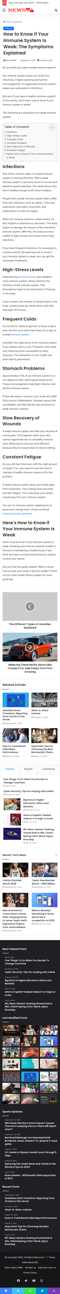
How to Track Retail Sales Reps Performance (14, 749)
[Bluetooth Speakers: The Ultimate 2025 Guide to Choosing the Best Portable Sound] (11, 1064)
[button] (50, 127)
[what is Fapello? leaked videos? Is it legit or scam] (12, 820)
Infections (11, 132)
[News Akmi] (21, 10)
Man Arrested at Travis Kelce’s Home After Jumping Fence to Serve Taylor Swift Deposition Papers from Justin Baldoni (15, 919)
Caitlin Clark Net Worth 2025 (12, 882)
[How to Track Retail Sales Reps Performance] (16, 735)
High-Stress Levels (17, 135)
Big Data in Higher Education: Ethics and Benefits (36, 803)
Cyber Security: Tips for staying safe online (28, 791)
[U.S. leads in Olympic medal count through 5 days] (49, 1088)
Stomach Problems (17, 143)
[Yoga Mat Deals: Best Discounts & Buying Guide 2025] (49, 1052)
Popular (9, 768)
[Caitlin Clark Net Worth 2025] (15, 870)
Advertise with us (47, 1267)
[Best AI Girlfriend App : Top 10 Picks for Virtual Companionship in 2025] (11, 1030)
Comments (49, 768)
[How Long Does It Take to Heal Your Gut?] (49, 1064)
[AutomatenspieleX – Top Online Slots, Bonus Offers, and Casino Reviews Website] (49, 1099)
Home (8, 21)
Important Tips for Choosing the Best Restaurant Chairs (42, 749)
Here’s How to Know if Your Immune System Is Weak (29, 155)
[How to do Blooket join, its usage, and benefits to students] (30, 1064)
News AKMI (11, 60)
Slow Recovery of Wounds (21, 146)
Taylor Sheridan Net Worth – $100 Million (28, 2)
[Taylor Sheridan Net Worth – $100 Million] (44, 870)
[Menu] (4, 11)
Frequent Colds (15, 139)
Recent (28, 768)
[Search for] (56, 11)
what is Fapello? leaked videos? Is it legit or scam (38, 817)
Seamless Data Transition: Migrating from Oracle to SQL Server (15, 715)
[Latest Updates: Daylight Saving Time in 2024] (11, 1099)
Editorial (18, 21)
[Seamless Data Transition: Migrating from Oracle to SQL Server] (16, 700)
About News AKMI (13, 1267)
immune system (20, 334)
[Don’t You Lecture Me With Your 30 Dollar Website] (11, 1077)
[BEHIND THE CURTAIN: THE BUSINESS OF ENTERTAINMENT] (30, 1088)
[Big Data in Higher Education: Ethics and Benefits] (12, 804)
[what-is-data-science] (44, 700)
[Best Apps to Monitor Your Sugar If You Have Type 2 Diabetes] (30, 1099)
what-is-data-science (40, 712)
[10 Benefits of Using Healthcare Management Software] (49, 1077)
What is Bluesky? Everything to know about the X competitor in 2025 (43, 915)
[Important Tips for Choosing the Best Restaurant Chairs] (44, 735)
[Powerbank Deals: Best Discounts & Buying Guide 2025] (30, 1052)
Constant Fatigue (16, 150)
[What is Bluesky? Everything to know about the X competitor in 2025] (44, 900)
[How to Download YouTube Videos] (11, 1088)
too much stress (27, 276)
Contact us (30, 1267)
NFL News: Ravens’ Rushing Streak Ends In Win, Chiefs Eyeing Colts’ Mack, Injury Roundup (38, 834)
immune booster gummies (17, 513)
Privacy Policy (30, 1272)
